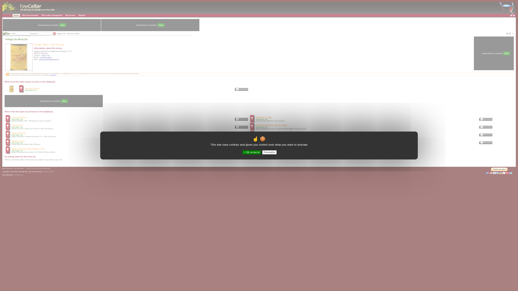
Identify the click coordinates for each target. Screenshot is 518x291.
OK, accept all (253, 152)
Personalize (269, 152)
